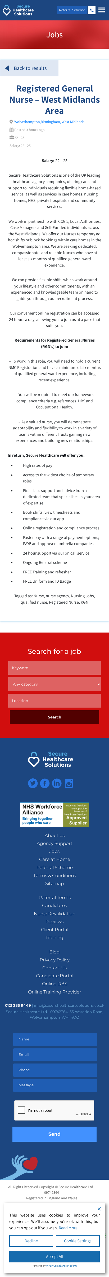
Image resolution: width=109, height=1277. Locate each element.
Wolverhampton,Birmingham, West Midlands (49, 121)
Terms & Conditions (54, 875)
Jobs (54, 851)
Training (54, 937)
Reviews (54, 921)
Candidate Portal (54, 975)
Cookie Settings (78, 1241)
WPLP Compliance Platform (61, 1265)
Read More (68, 1228)
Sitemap (54, 883)
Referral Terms (55, 897)
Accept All (54, 1256)
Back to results (30, 68)
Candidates (54, 905)
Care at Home (54, 859)
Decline (31, 1241)
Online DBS (54, 983)
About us (55, 835)
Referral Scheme (72, 10)
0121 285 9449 (92, 10)
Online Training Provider (54, 992)
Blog (54, 952)
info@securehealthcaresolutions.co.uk (69, 1005)
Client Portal (54, 929)
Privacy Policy (55, 959)
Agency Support (54, 843)
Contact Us (54, 967)
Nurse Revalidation (54, 913)
